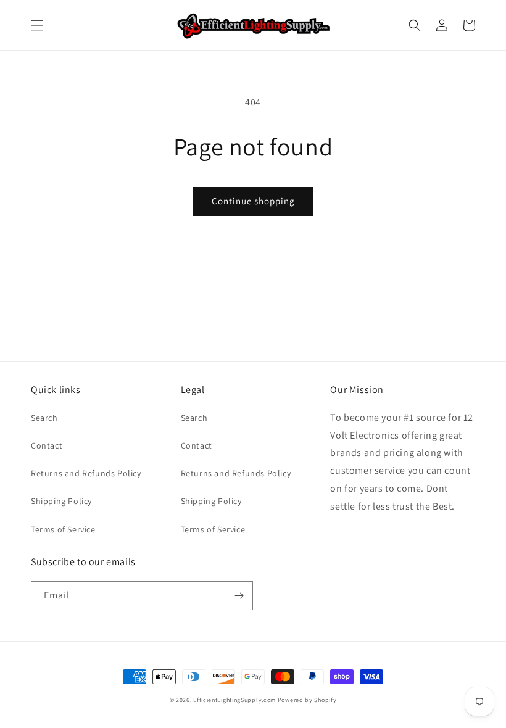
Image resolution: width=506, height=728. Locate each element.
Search (44, 417)
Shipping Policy (61, 501)
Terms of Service (63, 529)
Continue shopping (253, 201)
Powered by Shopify (307, 700)
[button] (37, 25)
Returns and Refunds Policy (86, 473)
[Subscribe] (238, 595)
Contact (46, 445)
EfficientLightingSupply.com (234, 700)
